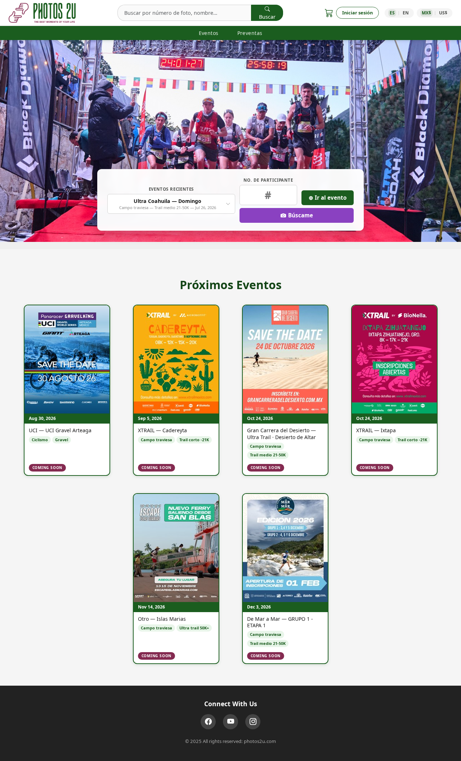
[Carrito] (329, 13)
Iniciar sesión (357, 12)
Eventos (209, 33)
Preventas (250, 33)
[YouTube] (230, 721)
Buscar (267, 16)
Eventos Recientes (171, 189)
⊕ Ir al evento (327, 197)
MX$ (426, 13)
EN (406, 13)
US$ (443, 13)
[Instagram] (252, 721)
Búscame (300, 215)
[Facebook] (208, 721)
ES (392, 13)
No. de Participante (268, 180)
